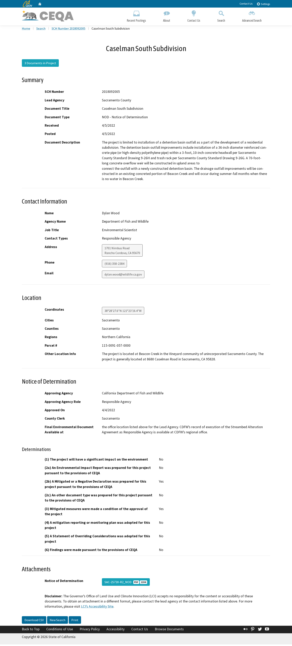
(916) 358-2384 (114, 264)
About (166, 20)
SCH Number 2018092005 (68, 28)
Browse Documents (169, 629)
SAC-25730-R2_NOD (125, 582)
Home (26, 28)
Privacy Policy (90, 629)
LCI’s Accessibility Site (97, 606)
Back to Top (31, 629)
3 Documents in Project (40, 63)
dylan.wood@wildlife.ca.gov (123, 274)
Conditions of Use (59, 629)
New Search (57, 620)
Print (74, 620)
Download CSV (34, 620)
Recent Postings (136, 20)
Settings (265, 4)
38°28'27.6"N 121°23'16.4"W (123, 311)
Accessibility (115, 629)
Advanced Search (252, 20)
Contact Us (246, 3)
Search (221, 20)
